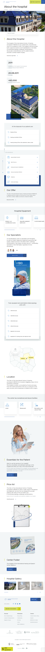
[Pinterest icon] (17, 603)
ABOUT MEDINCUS (20, 624)
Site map (19, 620)
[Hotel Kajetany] (10, 632)
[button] (2, 172)
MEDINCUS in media (34, 620)
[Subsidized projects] (22, 644)
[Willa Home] (19, 632)
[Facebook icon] (13, 603)
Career (18, 622)
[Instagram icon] (15, 603)
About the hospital (17, 9)
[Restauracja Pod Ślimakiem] (35, 632)
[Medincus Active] (27, 632)
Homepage (6, 9)
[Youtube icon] (19, 603)
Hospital (10, 9)
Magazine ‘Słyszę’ (7, 620)
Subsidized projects (34, 622)
